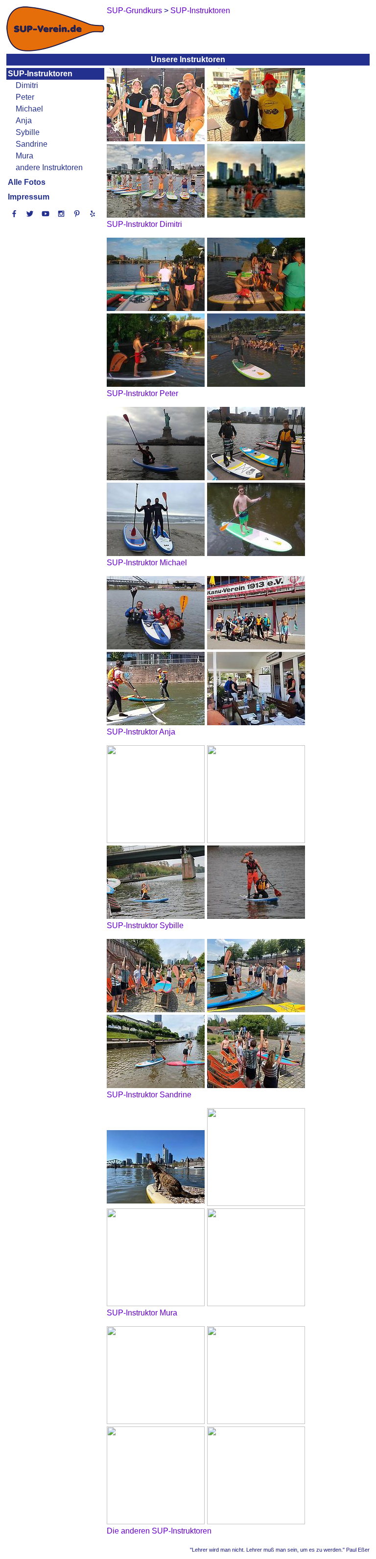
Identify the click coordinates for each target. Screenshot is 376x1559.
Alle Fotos (27, 182)
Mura (24, 156)
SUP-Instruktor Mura (142, 1313)
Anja (24, 120)
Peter (25, 97)
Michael (29, 109)
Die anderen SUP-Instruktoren (159, 1531)
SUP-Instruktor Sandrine (149, 1095)
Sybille (28, 132)
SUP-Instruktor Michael (147, 562)
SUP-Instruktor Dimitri (144, 224)
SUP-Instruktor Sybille (145, 925)
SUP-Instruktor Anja (141, 732)
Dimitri (27, 85)
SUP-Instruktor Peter (142, 393)
